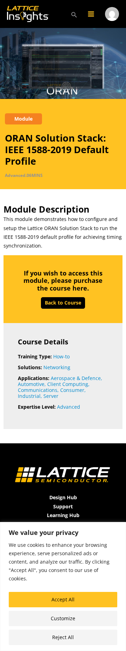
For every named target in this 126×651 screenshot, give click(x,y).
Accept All (63, 599)
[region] (63, 586)
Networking (56, 367)
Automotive (31, 384)
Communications (37, 390)
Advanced (68, 406)
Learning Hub (63, 515)
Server (50, 396)
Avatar (112, 23)
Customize (63, 618)
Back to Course (63, 302)
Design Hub (63, 497)
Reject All (63, 637)
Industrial (29, 396)
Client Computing (67, 384)
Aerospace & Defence (76, 378)
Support (63, 506)
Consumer (72, 390)
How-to (61, 356)
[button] (74, 14)
